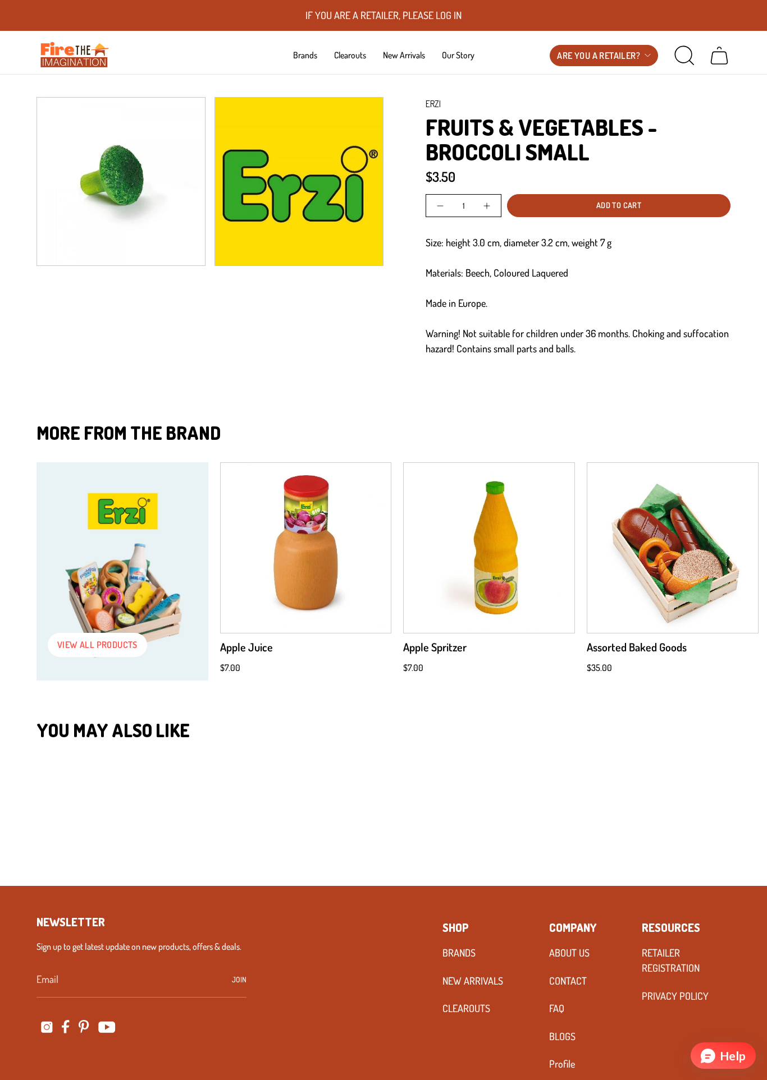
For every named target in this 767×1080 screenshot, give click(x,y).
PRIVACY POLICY (675, 996)
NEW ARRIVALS (472, 981)
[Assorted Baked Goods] (673, 548)
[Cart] (719, 56)
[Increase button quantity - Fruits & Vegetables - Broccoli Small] (486, 206)
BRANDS (459, 952)
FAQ (556, 1008)
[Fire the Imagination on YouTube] (107, 1027)
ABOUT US (569, 952)
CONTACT (568, 981)
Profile (562, 1064)
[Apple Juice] (306, 548)
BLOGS (562, 1036)
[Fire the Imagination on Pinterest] (84, 1026)
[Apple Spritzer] (489, 548)
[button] (305, 55)
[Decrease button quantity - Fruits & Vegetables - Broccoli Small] (441, 206)
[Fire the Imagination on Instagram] (47, 1027)
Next (742, 548)
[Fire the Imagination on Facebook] (66, 1026)
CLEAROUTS (466, 1008)
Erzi (433, 103)
